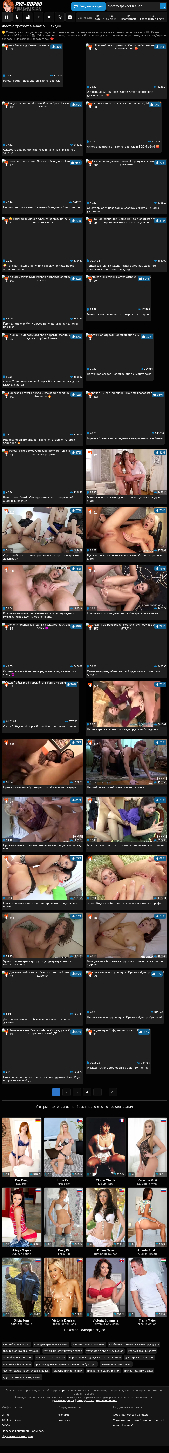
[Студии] (28, 17)
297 (12, 802)
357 (96, 628)
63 (95, 570)
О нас (5, 1414)
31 (95, 512)
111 (11, 918)
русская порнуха (63, 1400)
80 (95, 454)
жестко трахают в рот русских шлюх (26, 1370)
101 (12, 107)
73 (95, 976)
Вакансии (63, 1420)
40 (11, 860)
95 (95, 49)
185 (12, 744)
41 (11, 222)
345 (96, 686)
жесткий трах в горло (16, 1344)
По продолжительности (152, 17)
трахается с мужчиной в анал (104, 1350)
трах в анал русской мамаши (21, 1350)
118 (95, 1034)
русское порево (106, 1400)
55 (11, 628)
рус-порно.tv (61, 1390)
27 (113, 1092)
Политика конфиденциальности (23, 1430)
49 (11, 686)
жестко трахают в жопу (50, 1357)
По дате (98, 17)
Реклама (63, 1414)
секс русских (85, 1400)
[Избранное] (49, 17)
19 (11, 1034)
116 (11, 512)
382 (96, 802)
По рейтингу (111, 17)
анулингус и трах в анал (116, 1364)
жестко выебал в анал (17, 1364)
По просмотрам (128, 17)
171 (12, 165)
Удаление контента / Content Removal (138, 1420)
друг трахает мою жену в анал (22, 1377)
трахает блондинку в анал (103, 1370)
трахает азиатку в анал (138, 1370)
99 (95, 222)
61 (95, 338)
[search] (163, 6)
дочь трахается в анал (139, 1357)
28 (95, 918)
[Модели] (17, 17)
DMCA (6, 1425)
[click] (9, 1451)
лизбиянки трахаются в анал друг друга (134, 1344)
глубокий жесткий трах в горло (62, 1350)
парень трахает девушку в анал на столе (95, 1357)
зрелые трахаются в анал (89, 1344)
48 (11, 454)
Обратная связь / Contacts (130, 1414)
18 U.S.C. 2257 (12, 1420)
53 (95, 107)
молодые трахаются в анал (51, 1344)
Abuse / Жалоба (124, 1425)
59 (11, 49)
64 (95, 860)
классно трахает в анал (68, 1370)
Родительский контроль (17, 1436)
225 (96, 744)
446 (12, 570)
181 (96, 396)
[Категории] (7, 17)
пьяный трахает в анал (17, 1357)
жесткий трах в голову (142, 1350)
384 (96, 165)
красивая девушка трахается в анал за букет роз (65, 1364)
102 (12, 396)
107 (12, 280)
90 (95, 280)
